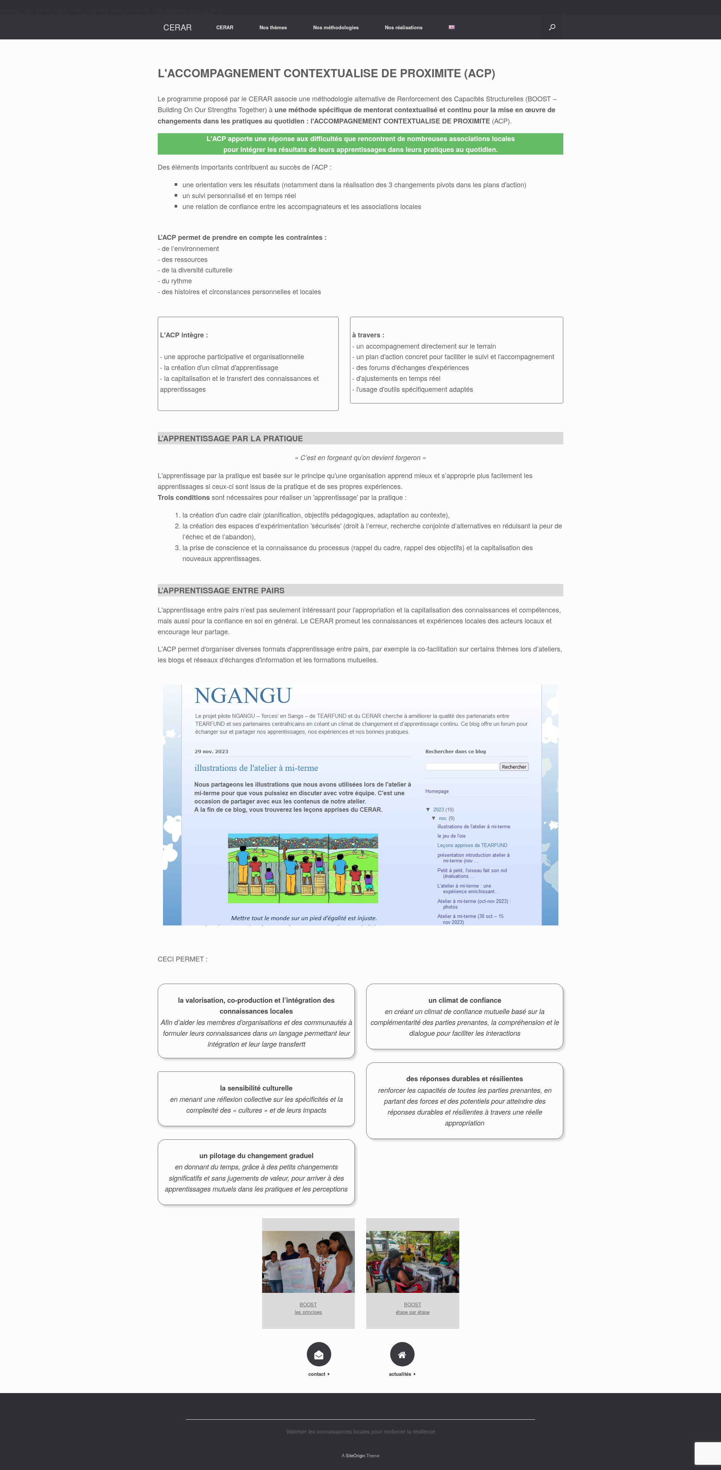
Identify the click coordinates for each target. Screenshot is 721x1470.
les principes (308, 1311)
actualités (401, 1373)
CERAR (224, 27)
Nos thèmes (273, 27)
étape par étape (413, 1311)
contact (317, 1373)
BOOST (308, 1304)
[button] (552, 27)
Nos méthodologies (336, 27)
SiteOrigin (355, 1455)
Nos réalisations (403, 27)
